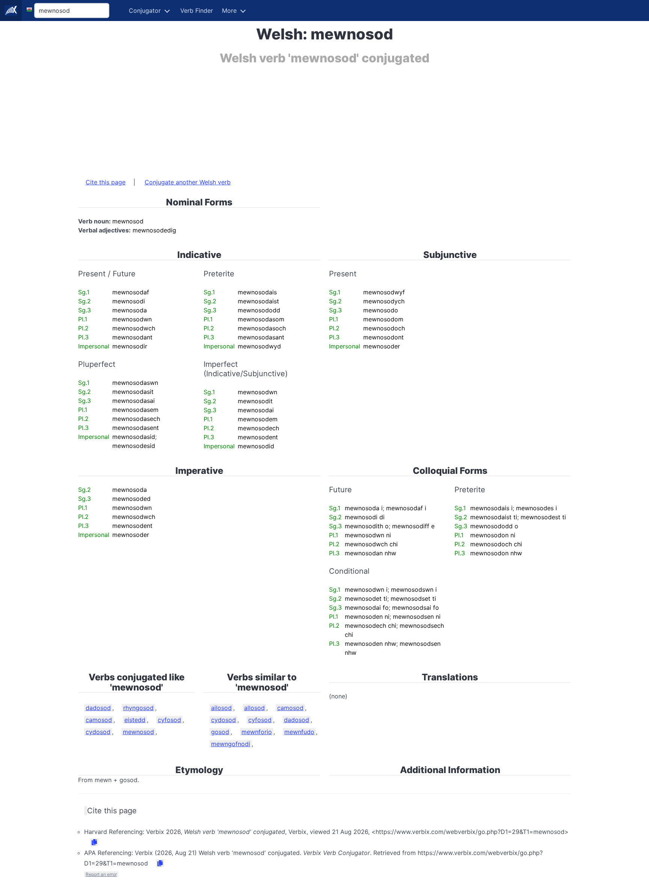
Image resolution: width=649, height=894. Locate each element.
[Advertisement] (303, 117)
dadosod (98, 708)
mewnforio (256, 732)
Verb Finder (196, 10)
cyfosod (169, 720)
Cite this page (105, 182)
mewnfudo (299, 732)
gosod (220, 732)
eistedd (134, 720)
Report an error (101, 874)
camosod (99, 720)
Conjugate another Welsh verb (188, 182)
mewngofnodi (230, 744)
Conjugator (145, 10)
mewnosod (138, 732)
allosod (254, 708)
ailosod (221, 708)
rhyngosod (138, 708)
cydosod (98, 732)
